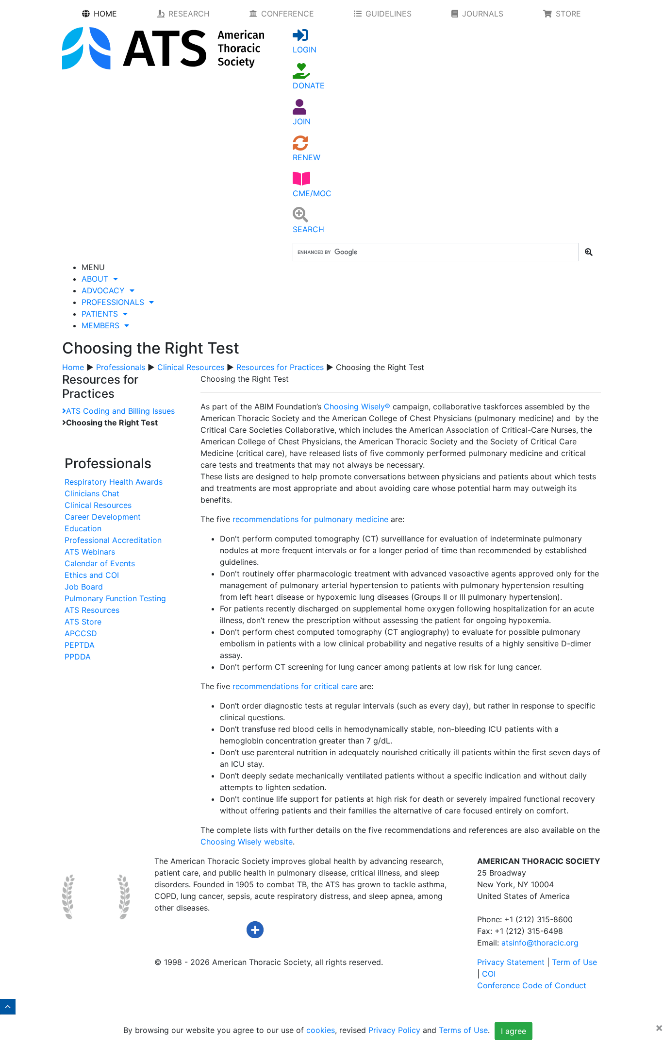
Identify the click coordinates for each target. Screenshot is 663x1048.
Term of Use (574, 962)
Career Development (103, 517)
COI (489, 974)
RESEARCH (189, 13)
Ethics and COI (92, 575)
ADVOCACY (106, 290)
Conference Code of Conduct (531, 985)
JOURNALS (482, 13)
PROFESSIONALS (115, 302)
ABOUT (97, 279)
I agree (513, 1031)
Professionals (120, 367)
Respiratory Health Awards (114, 482)
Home (73, 367)
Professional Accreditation (113, 540)
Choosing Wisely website (246, 841)
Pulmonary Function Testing (115, 598)
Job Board (84, 587)
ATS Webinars (90, 552)
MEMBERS (103, 325)
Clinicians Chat (92, 493)
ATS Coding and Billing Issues (120, 411)
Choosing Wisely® (357, 406)
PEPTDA (80, 645)
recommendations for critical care (294, 686)
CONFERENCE (287, 13)
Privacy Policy (394, 1030)
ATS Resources (92, 610)
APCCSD (81, 633)
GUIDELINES (388, 13)
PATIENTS (102, 314)
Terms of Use (463, 1030)
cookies (320, 1030)
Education (83, 528)
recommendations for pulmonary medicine (310, 519)
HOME (105, 13)
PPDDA (78, 656)
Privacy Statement (511, 962)
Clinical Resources (190, 367)
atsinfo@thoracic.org (540, 942)
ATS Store (83, 621)
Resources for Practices (280, 367)
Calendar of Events (100, 563)
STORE (568, 13)
